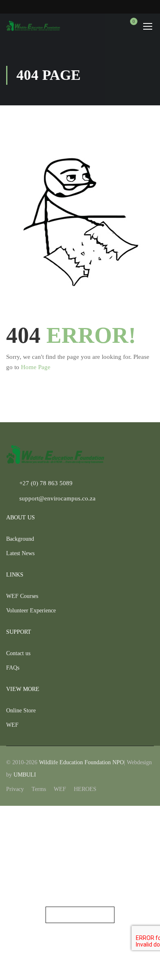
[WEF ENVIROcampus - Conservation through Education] (33, 26)
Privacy (15, 789)
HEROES (85, 789)
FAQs (12, 668)
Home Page (35, 367)
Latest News (20, 553)
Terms (39, 789)
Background (20, 539)
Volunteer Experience (31, 610)
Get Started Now (80, 915)
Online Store (21, 710)
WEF (12, 725)
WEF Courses (22, 596)
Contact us (18, 653)
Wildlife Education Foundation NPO (81, 762)
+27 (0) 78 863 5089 (46, 483)
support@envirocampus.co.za (57, 498)
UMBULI (25, 775)
